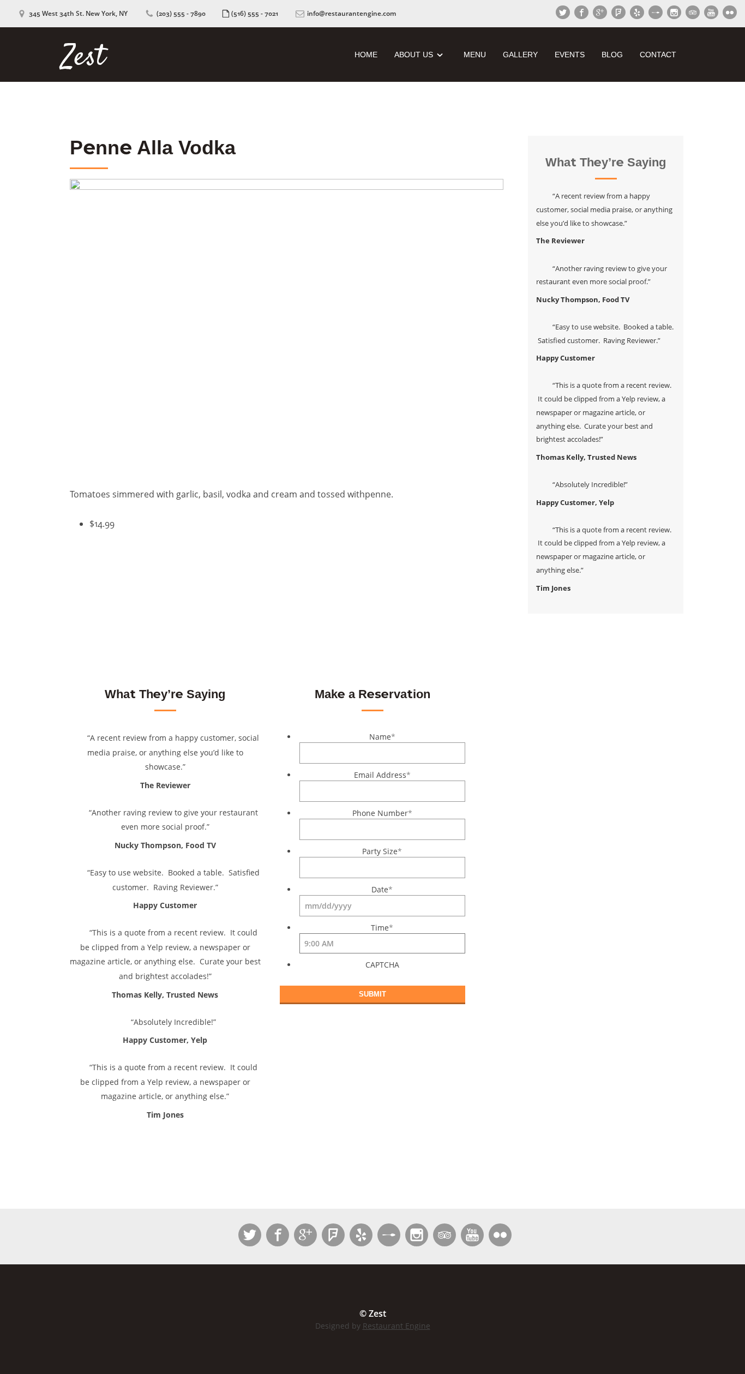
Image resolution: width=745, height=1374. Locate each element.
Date (382, 889)
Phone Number (382, 813)
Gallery (520, 54)
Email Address (382, 775)
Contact (658, 54)
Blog (612, 54)
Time (382, 927)
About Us (413, 54)
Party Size (382, 851)
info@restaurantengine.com (351, 13)
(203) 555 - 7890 (182, 13)
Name (382, 736)
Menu (475, 54)
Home (366, 54)
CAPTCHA (382, 964)
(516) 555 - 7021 (255, 13)
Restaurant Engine (396, 1326)
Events (570, 54)
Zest (83, 54)
